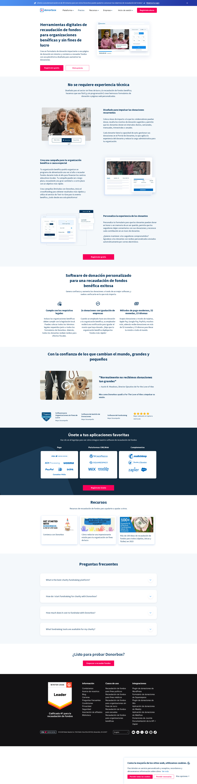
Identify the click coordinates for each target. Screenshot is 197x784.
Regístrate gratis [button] (51, 68)
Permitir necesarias (164, 777)
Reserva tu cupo (152, 3)
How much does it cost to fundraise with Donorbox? (70, 612)
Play (66, 385)
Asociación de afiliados (92, 712)
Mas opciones (182, 776)
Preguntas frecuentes (91, 700)
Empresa (107, 10)
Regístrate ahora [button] (147, 10)
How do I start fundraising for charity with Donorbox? (71, 596)
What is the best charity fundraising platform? (68, 579)
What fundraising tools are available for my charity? (70, 629)
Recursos (93, 10)
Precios (81, 10)
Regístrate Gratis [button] (98, 487)
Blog (84, 694)
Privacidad (86, 706)
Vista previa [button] (77, 68)
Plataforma (67, 10)
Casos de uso (112, 683)
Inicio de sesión (124, 10)
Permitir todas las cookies (140, 777)
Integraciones (139, 683)
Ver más (165, 771)
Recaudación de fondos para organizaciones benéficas (115, 718)
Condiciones (87, 703)
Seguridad (86, 709)
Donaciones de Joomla (142, 718)
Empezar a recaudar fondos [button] (99, 663)
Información (88, 683)
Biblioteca (86, 715)
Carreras (86, 697)
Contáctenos (87, 688)
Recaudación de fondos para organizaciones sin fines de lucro (115, 703)
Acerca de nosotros (90, 691)
